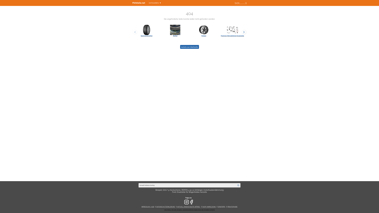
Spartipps (221, 207)
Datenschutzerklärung (165, 207)
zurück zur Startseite (189, 47)
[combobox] (187, 185)
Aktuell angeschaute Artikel (188, 207)
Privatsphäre (232, 207)
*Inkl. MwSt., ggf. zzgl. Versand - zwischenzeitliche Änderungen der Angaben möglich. (189, 210)
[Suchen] (238, 185)
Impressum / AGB (148, 207)
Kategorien (154, 3)
